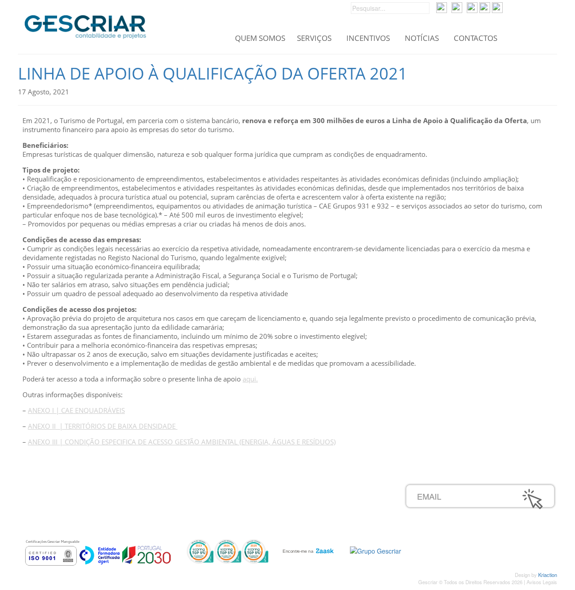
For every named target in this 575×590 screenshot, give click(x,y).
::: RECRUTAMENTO (256, 497)
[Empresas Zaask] (307, 548)
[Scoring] (227, 550)
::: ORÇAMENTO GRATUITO (268, 507)
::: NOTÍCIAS (64, 517)
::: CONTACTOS (69, 527)
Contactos (475, 38)
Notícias (422, 38)
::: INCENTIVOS (69, 507)
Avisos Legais (541, 582)
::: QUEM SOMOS (72, 487)
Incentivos (368, 38)
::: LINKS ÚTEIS (249, 517)
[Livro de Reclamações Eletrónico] (375, 550)
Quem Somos (260, 38)
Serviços (314, 38)
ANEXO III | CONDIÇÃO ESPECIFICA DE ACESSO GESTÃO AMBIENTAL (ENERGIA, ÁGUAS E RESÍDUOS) (182, 441)
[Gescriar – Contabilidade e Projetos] (85, 24)
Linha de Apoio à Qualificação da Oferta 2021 (212, 73)
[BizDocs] (456, 6)
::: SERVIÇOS (66, 497)
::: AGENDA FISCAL (255, 527)
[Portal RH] (441, 6)
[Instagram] (484, 6)
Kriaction (547, 574)
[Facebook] (472, 6)
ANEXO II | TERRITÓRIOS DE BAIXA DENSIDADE (102, 425)
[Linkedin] (497, 6)
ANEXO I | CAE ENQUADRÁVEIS (76, 410)
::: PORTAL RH (247, 487)
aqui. (250, 378)
